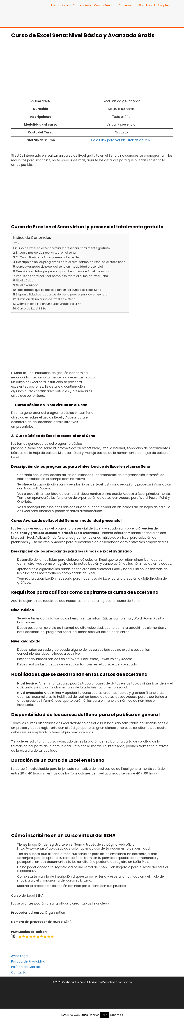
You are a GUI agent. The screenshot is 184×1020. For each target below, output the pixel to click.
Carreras (125, 5)
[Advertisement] (92, 70)
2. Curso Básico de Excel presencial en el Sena (49, 257)
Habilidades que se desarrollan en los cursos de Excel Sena (59, 290)
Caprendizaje (82, 5)
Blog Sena (164, 5)
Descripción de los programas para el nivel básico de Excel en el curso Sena (70, 262)
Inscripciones (60, 5)
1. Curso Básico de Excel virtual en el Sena (46, 253)
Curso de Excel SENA (31, 308)
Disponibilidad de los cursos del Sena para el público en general (62, 294)
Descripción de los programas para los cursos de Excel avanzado (63, 271)
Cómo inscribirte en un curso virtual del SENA (49, 304)
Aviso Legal (19, 956)
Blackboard (146, 5)
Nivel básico (24, 280)
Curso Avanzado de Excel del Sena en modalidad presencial (59, 267)
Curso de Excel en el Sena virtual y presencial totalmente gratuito (62, 248)
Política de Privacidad (28, 961)
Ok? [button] (104, 1015)
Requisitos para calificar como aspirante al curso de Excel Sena (62, 276)
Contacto (18, 972)
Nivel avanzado (27, 285)
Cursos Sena (103, 5)
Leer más (116, 1015)
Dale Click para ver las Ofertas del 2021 (121, 140)
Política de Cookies (26, 967)
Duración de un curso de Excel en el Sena (46, 299)
